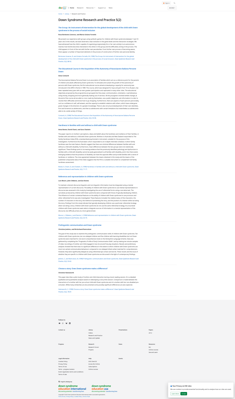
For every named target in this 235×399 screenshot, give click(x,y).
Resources (90, 8)
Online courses (153, 350)
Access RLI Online (94, 364)
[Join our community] (63, 323)
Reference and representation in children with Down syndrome (85, 176)
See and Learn (153, 352)
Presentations (123, 330)
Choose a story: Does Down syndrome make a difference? (83, 268)
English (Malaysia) (66, 382)
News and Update (94, 338)
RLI (150, 347)
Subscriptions (92, 366)
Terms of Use (62, 366)
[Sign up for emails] (59, 323)
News (111, 8)
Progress (61, 344)
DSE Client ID (92, 361)
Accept (184, 394)
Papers (151, 330)
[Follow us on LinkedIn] (69, 323)
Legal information (63, 358)
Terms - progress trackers (66, 369)
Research (80, 8)
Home (72, 8)
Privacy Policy (62, 364)
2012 (150, 333)
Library (67, 14)
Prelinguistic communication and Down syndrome (79, 225)
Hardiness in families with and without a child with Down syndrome (87, 125)
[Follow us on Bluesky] (66, 323)
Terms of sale (62, 374)
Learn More (175, 394)
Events (121, 358)
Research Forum (93, 347)
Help (89, 358)
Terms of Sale (86, 396)
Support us (102, 8)
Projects (91, 350)
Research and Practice (95, 335)
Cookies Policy (62, 361)
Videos (90, 333)
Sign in (167, 3)
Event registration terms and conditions (70, 372)
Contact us (61, 330)
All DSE (171, 8)
